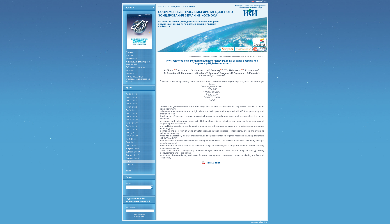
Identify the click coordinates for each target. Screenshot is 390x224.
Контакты (130, 74)
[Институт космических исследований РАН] (250, 15)
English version (261, 1)
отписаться (139, 216)
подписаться (139, 214)
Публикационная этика (135, 67)
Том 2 (130, 165)
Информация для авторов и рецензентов (138, 63)
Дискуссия (130, 70)
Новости (129, 55)
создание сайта (257, 222)
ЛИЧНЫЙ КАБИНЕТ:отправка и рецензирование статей (138, 79)
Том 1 (130, 161)
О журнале (130, 52)
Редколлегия (131, 59)
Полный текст (213, 163)
